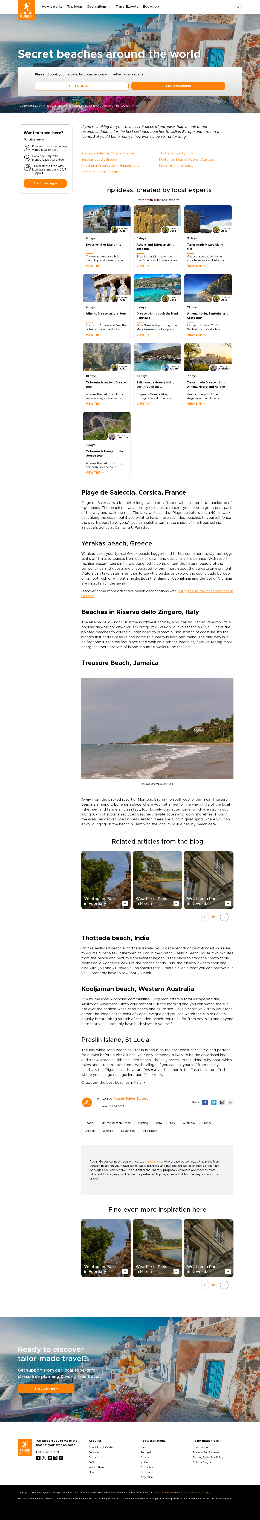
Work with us (96, 1467)
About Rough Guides (101, 1447)
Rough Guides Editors (131, 1098)
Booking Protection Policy (208, 1457)
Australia (189, 1123)
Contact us (95, 1457)
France (207, 1123)
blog (50, 106)
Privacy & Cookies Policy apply (194, 1493)
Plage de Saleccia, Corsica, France (107, 153)
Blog (91, 1472)
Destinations (96, 6)
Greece (90, 1130)
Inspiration (150, 1130)
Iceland (145, 1462)
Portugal (146, 1452)
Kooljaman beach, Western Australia (187, 159)
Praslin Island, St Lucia (176, 166)
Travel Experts (127, 6)
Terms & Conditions (163, 1493)
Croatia (145, 1457)
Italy (172, 1123)
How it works (52, 6)
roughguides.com (30, 106)
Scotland (146, 1472)
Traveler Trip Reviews (206, 1452)
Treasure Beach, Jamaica (100, 172)
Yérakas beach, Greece (99, 159)
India (159, 1123)
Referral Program (203, 1462)
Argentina (147, 1477)
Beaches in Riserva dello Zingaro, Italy (110, 166)
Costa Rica (147, 1467)
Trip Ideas (74, 6)
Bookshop (151, 6)
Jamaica (108, 1130)
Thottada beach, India (176, 153)
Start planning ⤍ (45, 183)
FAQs (92, 1462)
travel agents (154, 1161)
